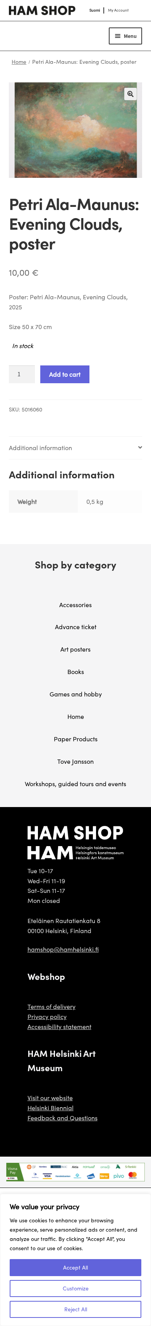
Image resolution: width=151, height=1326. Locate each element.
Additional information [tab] (40, 448)
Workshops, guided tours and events (75, 784)
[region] (75, 1260)
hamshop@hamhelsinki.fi (63, 949)
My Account (118, 10)
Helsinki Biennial (50, 1108)
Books (75, 671)
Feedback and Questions (62, 1118)
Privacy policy (47, 1016)
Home (19, 61)
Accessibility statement (59, 1026)
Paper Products (76, 739)
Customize (76, 1288)
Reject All (75, 1309)
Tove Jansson (75, 761)
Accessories (75, 605)
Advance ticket (75, 627)
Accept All (75, 1267)
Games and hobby (76, 694)
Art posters (75, 649)
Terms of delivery (51, 1006)
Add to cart (65, 374)
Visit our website (50, 1098)
